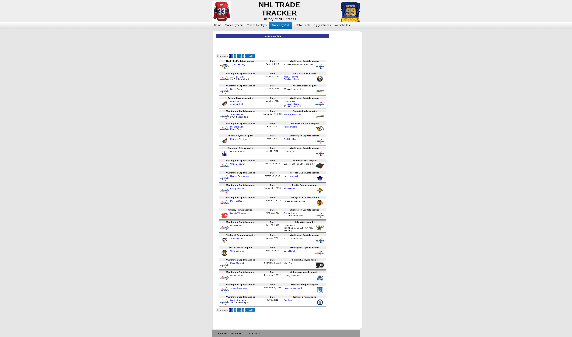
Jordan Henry (290, 213)
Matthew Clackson (239, 139)
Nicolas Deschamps (239, 176)
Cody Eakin (289, 225)
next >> (251, 56)
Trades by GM (280, 25)
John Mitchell (236, 104)
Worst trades (342, 25)
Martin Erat (235, 101)
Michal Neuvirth (291, 77)
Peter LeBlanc (237, 201)
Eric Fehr (288, 300)
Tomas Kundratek (238, 288)
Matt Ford (288, 263)
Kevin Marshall (291, 176)
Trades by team (234, 25)
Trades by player (257, 25)
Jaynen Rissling (237, 64)
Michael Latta (236, 127)
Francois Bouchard (293, 288)
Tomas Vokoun (237, 238)
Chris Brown (289, 101)
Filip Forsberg (290, 127)
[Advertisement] (200, 75)
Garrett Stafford (237, 151)
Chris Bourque (237, 251)
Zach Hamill (289, 188)
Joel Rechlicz (290, 139)
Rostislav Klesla (291, 79)
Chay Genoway (237, 164)
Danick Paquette (238, 300)
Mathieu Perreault (292, 114)
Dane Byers (289, 151)
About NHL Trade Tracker (229, 333)
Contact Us (255, 333)
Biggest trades (322, 25)
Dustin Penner (237, 89)
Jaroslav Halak (237, 77)
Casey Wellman (237, 188)
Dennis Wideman (238, 213)
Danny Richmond (292, 275)
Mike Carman (236, 275)
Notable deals (302, 25)
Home (217, 25)
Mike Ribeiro (236, 225)
